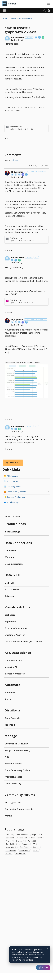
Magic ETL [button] (37, 835)
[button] (7, 38)
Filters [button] (9, 841)
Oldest (15, 160)
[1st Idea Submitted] (12, 174)
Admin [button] (32, 841)
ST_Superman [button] (17, 172)
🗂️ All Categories (11, 476)
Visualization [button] (11, 847)
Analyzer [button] (25, 844)
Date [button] (36, 847)
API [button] (35, 844)
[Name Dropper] (36, 37)
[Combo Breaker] (15, 174)
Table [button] (36, 850)
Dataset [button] (10, 838)
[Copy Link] (22, 40)
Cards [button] (9, 835)
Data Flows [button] (24, 847)
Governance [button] (24, 850)
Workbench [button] (20, 853)
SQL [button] (9, 853)
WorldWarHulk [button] (17, 37)
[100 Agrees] (23, 174)
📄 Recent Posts (11, 481)
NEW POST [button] (15, 462)
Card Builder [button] (12, 844)
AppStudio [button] (11, 850)
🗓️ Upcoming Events (12, 486)
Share (8, 139)
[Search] (44, 10)
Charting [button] (20, 841)
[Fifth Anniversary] (39, 37)
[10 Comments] (43, 37)
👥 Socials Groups (11, 502)
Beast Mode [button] (22, 835)
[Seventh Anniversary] (26, 174)
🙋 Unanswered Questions (26, 491)
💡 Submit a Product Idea (14, 497)
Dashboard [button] (36, 838)
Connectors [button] (22, 838)
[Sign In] (49, 10)
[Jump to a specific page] (46, 166)
